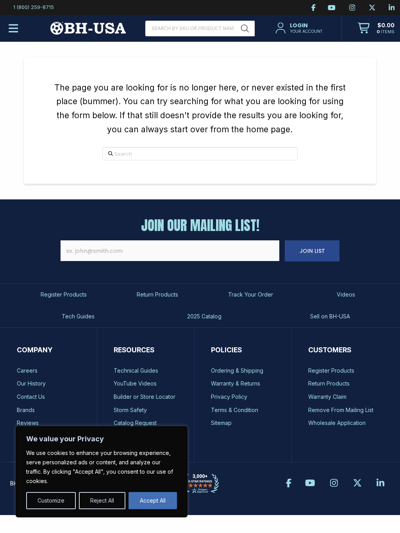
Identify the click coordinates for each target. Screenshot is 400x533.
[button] (298, 28)
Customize (51, 500)
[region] (102, 471)
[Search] (245, 28)
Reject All (102, 500)
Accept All (153, 500)
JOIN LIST (312, 251)
